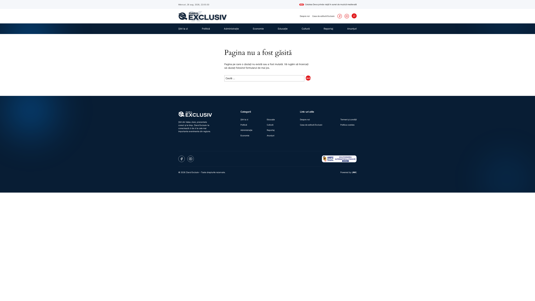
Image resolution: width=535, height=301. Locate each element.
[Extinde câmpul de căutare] (354, 15)
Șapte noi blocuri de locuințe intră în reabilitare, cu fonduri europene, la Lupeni (319, 4)
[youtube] (347, 16)
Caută (308, 78)
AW (354, 172)
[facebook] (339, 16)
